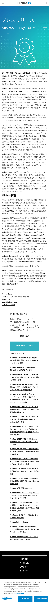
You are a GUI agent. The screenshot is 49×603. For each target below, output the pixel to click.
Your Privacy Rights (7, 598)
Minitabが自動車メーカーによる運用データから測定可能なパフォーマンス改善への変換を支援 (24, 377)
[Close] (45, 582)
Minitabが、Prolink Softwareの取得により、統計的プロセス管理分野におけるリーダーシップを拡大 (24, 529)
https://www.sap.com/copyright (26, 278)
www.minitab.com (21, 266)
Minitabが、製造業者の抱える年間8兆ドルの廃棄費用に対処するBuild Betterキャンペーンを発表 (24, 360)
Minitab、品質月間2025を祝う (21, 488)
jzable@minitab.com (9, 302)
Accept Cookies (41, 599)
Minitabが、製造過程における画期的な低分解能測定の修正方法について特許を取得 (24, 471)
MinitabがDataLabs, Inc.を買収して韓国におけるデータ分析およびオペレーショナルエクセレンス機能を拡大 (24, 387)
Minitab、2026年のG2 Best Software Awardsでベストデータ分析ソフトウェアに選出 (24, 441)
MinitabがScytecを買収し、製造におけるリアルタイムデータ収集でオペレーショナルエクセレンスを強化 (24, 461)
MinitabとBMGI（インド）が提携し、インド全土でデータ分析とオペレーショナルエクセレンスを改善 (24, 495)
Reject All (25, 599)
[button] (46, 3)
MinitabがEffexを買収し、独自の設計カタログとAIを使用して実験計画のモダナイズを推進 (24, 451)
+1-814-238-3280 (8, 305)
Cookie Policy (19, 593)
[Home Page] (25, 3)
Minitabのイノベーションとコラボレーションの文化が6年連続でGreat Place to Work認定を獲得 (24, 419)
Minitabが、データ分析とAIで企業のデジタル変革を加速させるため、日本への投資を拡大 (24, 481)
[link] (24, 559)
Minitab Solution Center (19, 522)
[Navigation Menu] (3, 3)
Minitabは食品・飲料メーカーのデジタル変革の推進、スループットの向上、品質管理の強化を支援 (24, 409)
